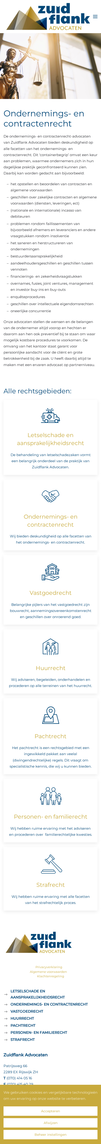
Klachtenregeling (50, 976)
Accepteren (50, 1111)
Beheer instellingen (50, 1134)
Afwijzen (51, 1123)
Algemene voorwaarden (48, 972)
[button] (95, 16)
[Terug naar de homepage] (48, 16)
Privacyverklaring (48, 967)
